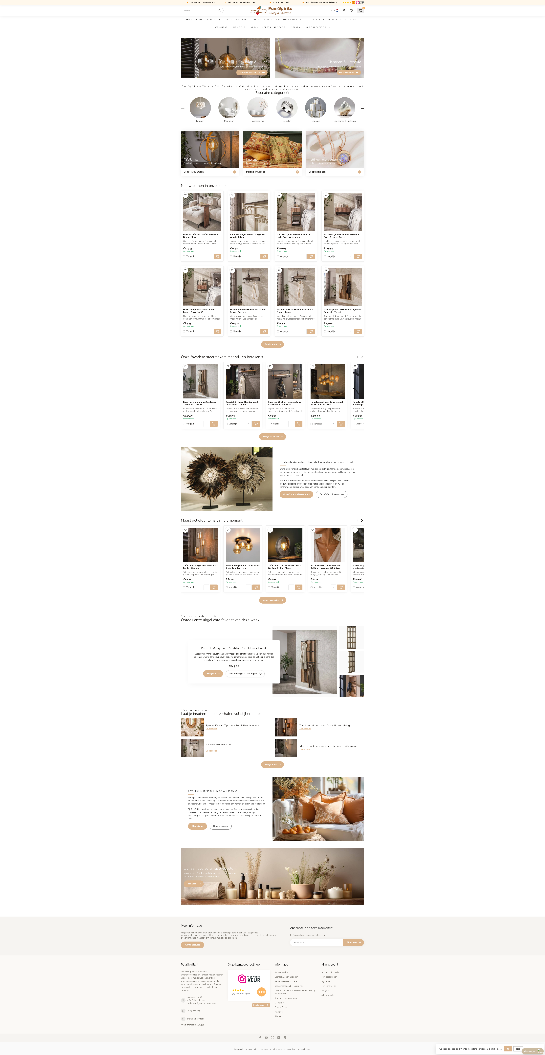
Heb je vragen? (530, 1051)
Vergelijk (190, 256)
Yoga (254, 27)
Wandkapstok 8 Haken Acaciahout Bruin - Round (295, 311)
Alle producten (328, 995)
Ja (508, 1049)
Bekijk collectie (271, 436)
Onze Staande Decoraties (296, 494)
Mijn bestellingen (329, 977)
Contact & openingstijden (286, 977)
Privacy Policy (281, 1007)
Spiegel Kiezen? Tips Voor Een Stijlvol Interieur (232, 725)
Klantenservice (192, 945)
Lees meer (211, 729)
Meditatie (239, 27)
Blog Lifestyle (220, 826)
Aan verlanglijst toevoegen (243, 673)
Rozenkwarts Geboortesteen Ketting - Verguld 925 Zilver (326, 566)
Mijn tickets (326, 981)
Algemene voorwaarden (286, 998)
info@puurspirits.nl (195, 1019)
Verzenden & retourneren (286, 981)
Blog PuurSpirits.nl (317, 27)
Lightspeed (276, 1049)
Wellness (221, 27)
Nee (518, 1049)
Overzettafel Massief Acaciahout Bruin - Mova (200, 235)
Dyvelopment (305, 1049)
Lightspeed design (289, 1049)
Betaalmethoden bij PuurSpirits (289, 986)
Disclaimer (279, 1003)
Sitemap (278, 1016)
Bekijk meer (258, 1005)
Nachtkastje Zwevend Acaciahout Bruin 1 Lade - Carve (341, 235)
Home (189, 20)
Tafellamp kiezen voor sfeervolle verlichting (324, 725)
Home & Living (204, 20)
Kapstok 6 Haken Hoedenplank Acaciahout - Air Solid (284, 403)
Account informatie (330, 972)
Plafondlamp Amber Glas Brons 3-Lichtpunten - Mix (243, 566)
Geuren (349, 20)
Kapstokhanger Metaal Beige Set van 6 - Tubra (247, 235)
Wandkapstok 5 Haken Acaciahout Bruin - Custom (248, 311)
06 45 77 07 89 (194, 1011)
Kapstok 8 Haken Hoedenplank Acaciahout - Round (242, 403)
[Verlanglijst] (351, 10)
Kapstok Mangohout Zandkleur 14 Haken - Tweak (199, 403)
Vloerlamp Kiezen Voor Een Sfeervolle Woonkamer (329, 746)
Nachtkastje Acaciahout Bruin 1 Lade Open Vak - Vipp (293, 235)
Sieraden (224, 20)
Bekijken (211, 673)
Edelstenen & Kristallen (323, 20)
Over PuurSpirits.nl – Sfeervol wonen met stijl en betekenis (295, 992)
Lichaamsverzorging (289, 20)
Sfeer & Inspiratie (273, 27)
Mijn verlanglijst (328, 986)
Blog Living (197, 826)
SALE (255, 20)
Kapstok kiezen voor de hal (221, 744)
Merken (295, 27)
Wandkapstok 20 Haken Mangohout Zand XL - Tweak (343, 311)
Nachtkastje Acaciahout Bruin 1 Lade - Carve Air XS (199, 311)
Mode (267, 20)
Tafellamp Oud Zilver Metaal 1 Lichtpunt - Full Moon (284, 566)
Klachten (279, 1012)
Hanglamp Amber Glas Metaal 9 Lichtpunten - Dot (327, 403)
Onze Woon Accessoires (332, 494)
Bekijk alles (271, 344)
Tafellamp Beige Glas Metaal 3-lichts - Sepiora (200, 566)
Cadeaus (241, 20)
